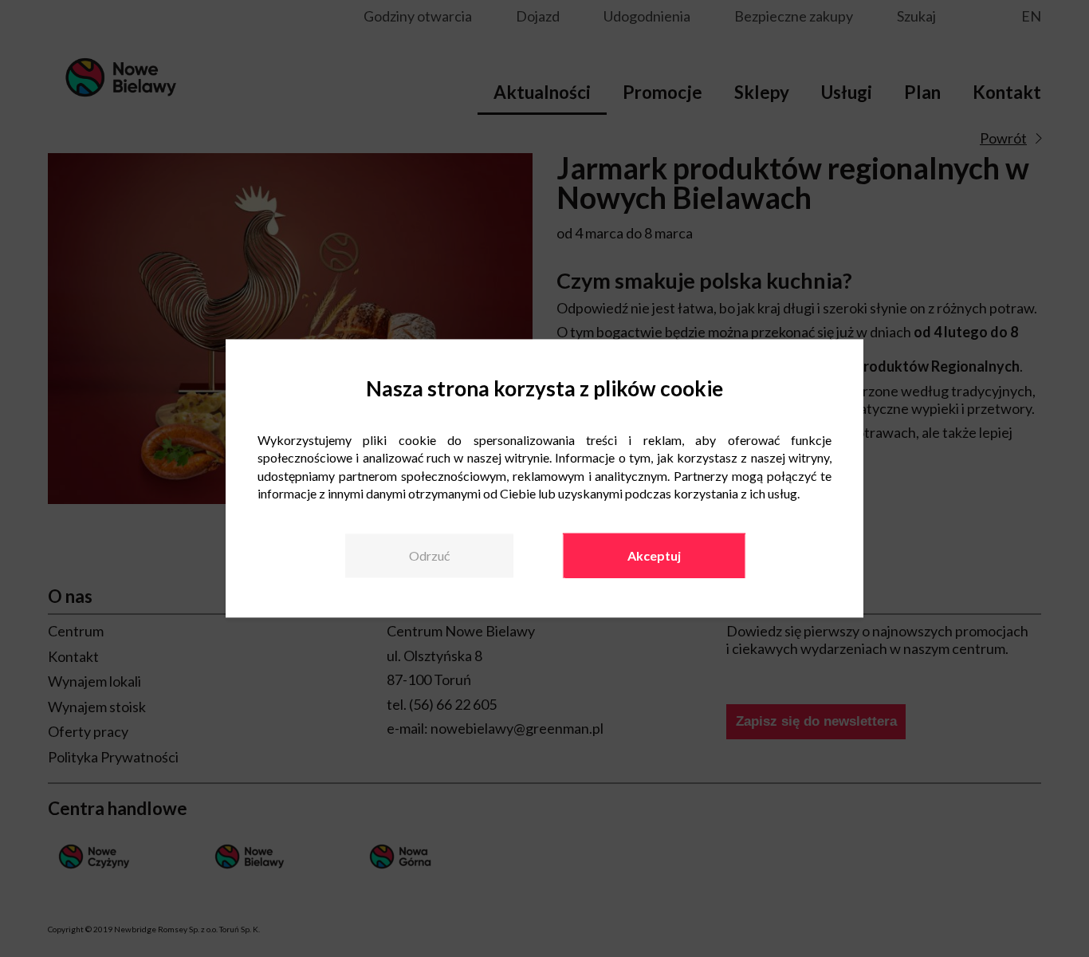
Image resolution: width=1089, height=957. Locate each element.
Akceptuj (654, 555)
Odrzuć (429, 555)
